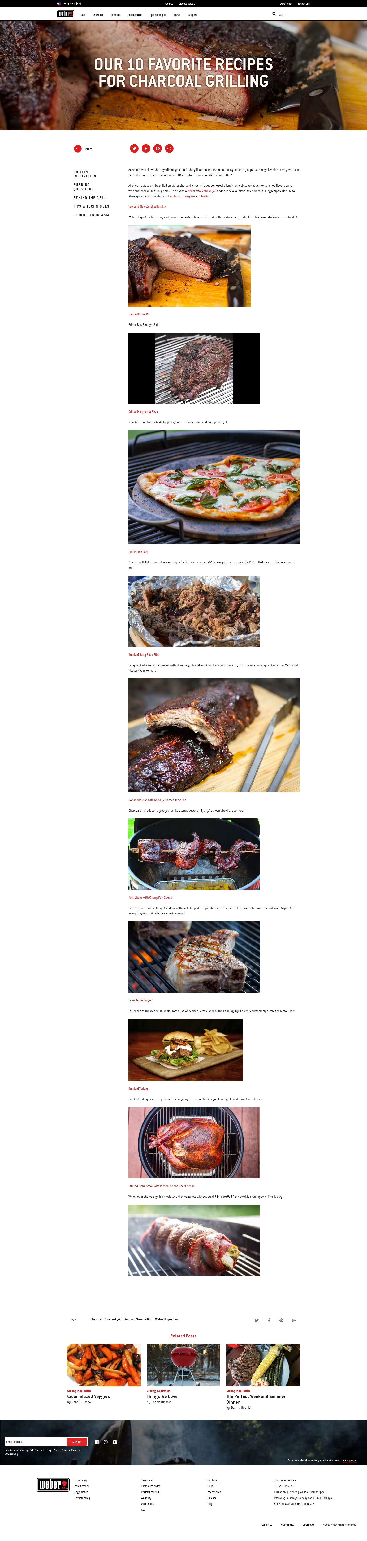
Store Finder (286, 3)
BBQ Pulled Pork (138, 552)
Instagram (188, 196)
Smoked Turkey (138, 1089)
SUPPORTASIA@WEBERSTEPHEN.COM (294, 1504)
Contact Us (267, 1524)
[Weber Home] (65, 13)
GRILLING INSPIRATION (84, 174)
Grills (210, 1486)
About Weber (82, 1486)
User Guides (147, 1504)
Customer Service (150, 1486)
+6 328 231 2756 (284, 1486)
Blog (210, 1504)
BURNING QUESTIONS (83, 187)
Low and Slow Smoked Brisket (147, 207)
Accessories (214, 1492)
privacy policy (349, 1460)
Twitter (205, 196)
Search (281, 14)
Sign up (76, 1442)
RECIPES (169, 3)
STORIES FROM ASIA (91, 215)
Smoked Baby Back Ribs (143, 655)
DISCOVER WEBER (187, 3)
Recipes (212, 1498)
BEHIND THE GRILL (90, 198)
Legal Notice (81, 1492)
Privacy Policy (61, 1450)
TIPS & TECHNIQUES (91, 206)
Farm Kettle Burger (140, 1000)
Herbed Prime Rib (139, 314)
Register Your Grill (150, 1492)
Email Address (14, 1442)
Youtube (115, 1442)
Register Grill (303, 3)
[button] (87, 14)
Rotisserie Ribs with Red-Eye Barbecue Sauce (157, 800)
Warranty (146, 1498)
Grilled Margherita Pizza (143, 412)
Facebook (174, 196)
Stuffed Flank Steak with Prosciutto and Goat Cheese (161, 1186)
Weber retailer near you (201, 191)
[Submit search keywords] (274, 14)
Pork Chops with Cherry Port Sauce (150, 898)
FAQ (143, 1509)
